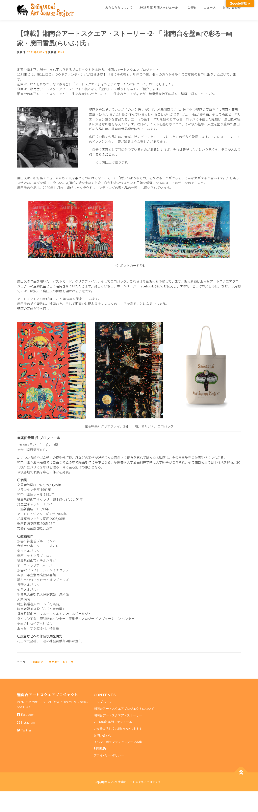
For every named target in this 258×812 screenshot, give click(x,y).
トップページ (103, 702)
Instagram (27, 722)
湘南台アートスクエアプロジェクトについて (124, 708)
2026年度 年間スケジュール (160, 7)
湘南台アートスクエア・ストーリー (54, 662)
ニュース (210, 7)
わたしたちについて (119, 7)
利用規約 (100, 748)
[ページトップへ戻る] (241, 772)
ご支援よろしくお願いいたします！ (118, 728)
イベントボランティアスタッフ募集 (118, 742)
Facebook (27, 714)
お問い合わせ (232, 7)
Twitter (25, 730)
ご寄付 (192, 7)
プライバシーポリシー (109, 755)
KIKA (61, 52)
